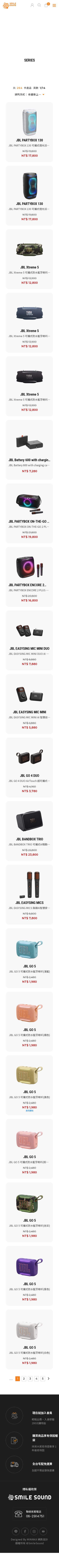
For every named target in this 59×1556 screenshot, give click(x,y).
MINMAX (32, 1539)
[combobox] (29, 94)
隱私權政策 (29, 1489)
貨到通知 (29, 1110)
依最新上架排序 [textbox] (36, 94)
